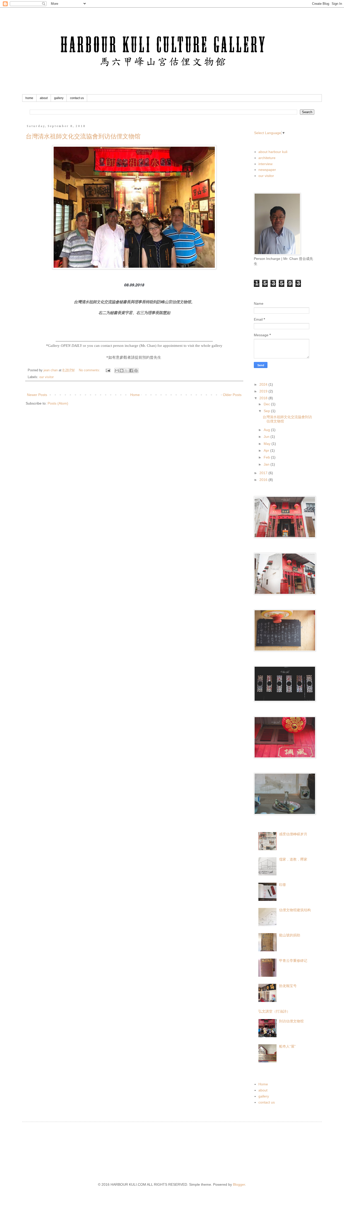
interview (265, 164)
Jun (267, 437)
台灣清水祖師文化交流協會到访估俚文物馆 (83, 136)
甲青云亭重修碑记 (293, 961)
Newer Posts (37, 395)
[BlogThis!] (121, 370)
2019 (263, 391)
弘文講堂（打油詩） (274, 1011)
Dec (267, 404)
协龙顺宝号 (288, 986)
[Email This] (116, 370)
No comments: (90, 370)
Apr (267, 450)
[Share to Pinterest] (136, 370)
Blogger (239, 1184)
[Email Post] (107, 370)
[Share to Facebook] (131, 370)
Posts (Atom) (58, 403)
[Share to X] (126, 370)
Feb (267, 457)
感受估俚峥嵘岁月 (293, 834)
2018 (263, 398)
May (267, 444)
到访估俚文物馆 (291, 1021)
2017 (263, 473)
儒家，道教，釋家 (293, 859)
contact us (77, 98)
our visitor (46, 377)
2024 (263, 384)
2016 (263, 480)
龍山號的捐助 (289, 935)
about (44, 98)
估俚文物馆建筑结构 (295, 910)
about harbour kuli (272, 152)
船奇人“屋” (287, 1046)
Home (135, 395)
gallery (58, 98)
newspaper (267, 170)
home (29, 98)
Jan (267, 464)
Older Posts (232, 395)
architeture (267, 158)
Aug (267, 430)
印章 (282, 885)
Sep (267, 411)
